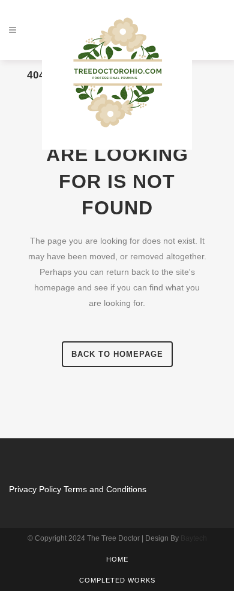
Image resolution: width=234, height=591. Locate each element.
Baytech (194, 538)
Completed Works (117, 580)
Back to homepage (117, 354)
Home (117, 559)
